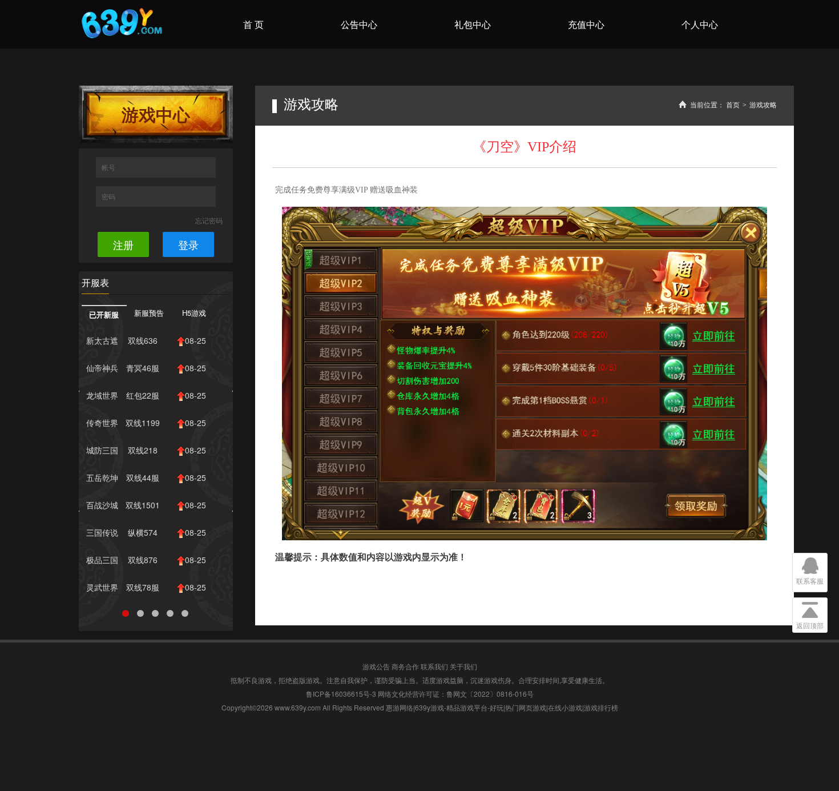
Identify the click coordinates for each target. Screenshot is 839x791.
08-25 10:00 (194, 370)
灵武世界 (102, 587)
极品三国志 (102, 562)
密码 (109, 196)
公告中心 (359, 24)
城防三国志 (102, 452)
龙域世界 (102, 395)
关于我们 (463, 666)
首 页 (253, 24)
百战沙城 (102, 505)
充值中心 (586, 24)
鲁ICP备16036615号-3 (341, 693)
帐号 (109, 167)
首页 (733, 105)
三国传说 (102, 532)
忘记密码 (209, 220)
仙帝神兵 (102, 368)
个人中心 (699, 24)
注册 (123, 244)
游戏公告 (376, 666)
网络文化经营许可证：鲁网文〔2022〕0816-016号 (456, 693)
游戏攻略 (763, 105)
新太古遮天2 (102, 343)
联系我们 (434, 666)
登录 (188, 244)
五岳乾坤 (102, 477)
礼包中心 (472, 24)
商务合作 (405, 666)
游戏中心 (156, 114)
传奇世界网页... (102, 425)
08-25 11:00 (194, 343)
